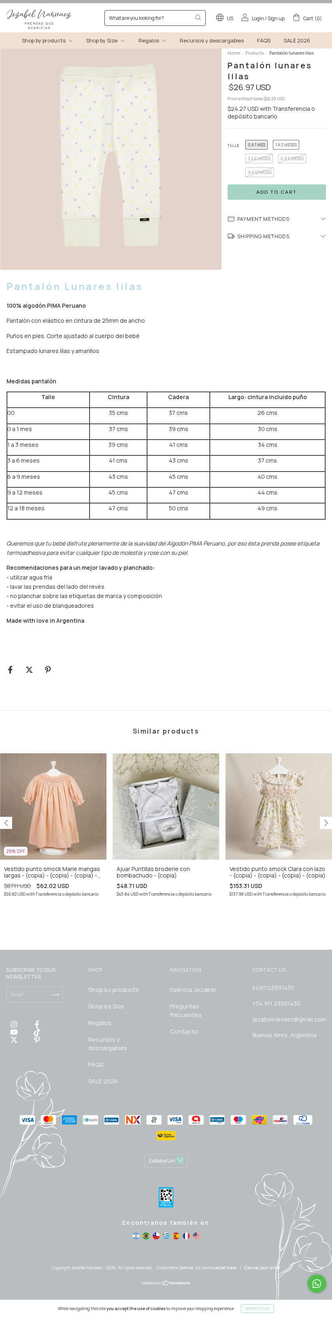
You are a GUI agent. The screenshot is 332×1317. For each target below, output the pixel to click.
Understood (257, 1308)
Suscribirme (110, 196)
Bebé (85, 140)
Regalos (89, 151)
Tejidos (88, 174)
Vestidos (90, 162)
